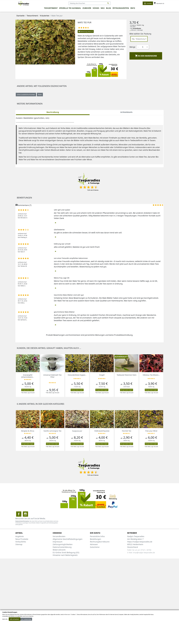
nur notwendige (26, 619)
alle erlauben (14, 619)
